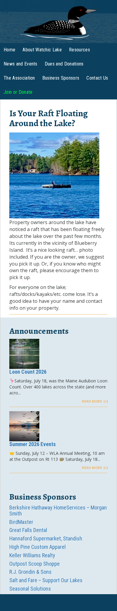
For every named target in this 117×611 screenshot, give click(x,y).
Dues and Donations (64, 64)
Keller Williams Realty (32, 555)
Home (9, 50)
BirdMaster (21, 522)
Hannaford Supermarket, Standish (45, 538)
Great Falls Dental (28, 530)
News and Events (21, 64)
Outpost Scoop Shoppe (34, 564)
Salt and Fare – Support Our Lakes (45, 580)
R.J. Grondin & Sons (30, 572)
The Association (19, 78)
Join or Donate (18, 92)
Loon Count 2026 (27, 372)
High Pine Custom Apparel (37, 547)
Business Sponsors (60, 78)
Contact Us (97, 78)
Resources (79, 50)
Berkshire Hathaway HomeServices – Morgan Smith (58, 510)
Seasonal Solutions (30, 588)
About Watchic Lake (42, 50)
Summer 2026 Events (32, 444)
